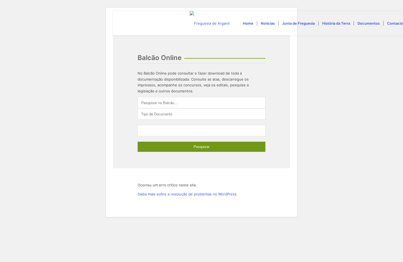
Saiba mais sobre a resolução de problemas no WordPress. (188, 194)
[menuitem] (248, 23)
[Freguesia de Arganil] (209, 23)
